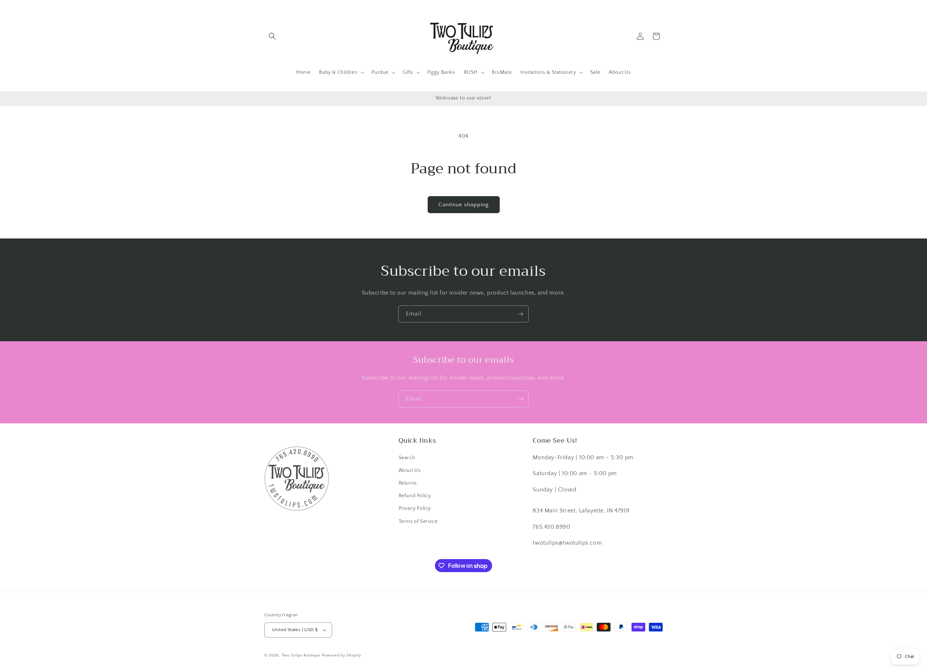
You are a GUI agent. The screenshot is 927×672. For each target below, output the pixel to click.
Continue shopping (464, 205)
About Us (410, 470)
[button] (272, 36)
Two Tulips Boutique (301, 655)
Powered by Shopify (341, 655)
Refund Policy (415, 496)
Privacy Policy (415, 508)
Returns (408, 483)
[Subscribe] (520, 313)
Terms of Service (418, 521)
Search (407, 458)
